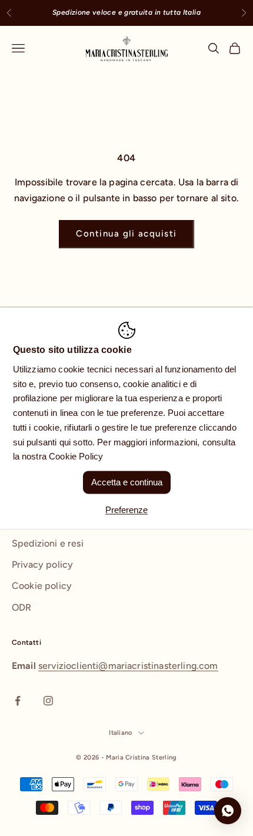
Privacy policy (42, 564)
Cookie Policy (76, 457)
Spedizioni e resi (48, 543)
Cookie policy (42, 585)
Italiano (120, 733)
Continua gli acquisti (126, 233)
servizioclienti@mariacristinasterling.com (128, 665)
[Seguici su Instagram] (48, 701)
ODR (21, 607)
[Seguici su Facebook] (18, 701)
